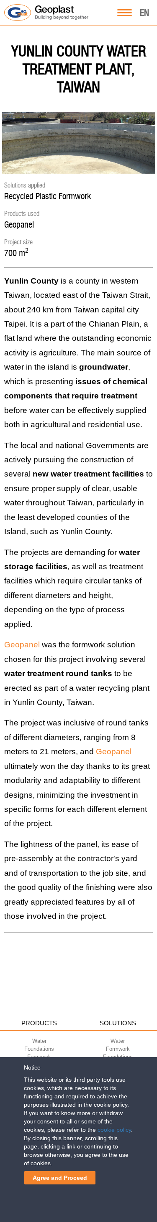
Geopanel (19, 224)
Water (39, 1041)
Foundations (39, 1049)
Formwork (118, 1049)
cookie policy (114, 1129)
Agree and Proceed (60, 1177)
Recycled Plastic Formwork (47, 196)
